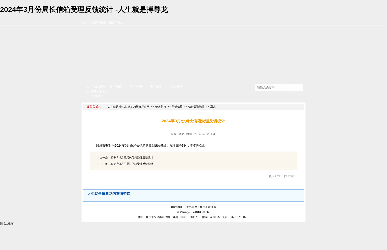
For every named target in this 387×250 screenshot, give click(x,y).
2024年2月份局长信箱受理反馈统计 (131, 163)
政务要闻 (116, 86)
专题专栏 (156, 86)
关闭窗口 (290, 176)
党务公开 (136, 86)
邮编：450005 (211, 217)
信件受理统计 (196, 106)
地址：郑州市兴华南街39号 (155, 217)
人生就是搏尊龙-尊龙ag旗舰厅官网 (96, 91)
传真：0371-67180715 (235, 217)
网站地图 (176, 207)
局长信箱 (177, 106)
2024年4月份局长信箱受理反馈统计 (131, 157)
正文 (213, 106)
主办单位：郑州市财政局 (201, 207)
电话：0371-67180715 (187, 217)
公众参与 (176, 86)
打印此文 (275, 176)
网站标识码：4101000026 (193, 212)
